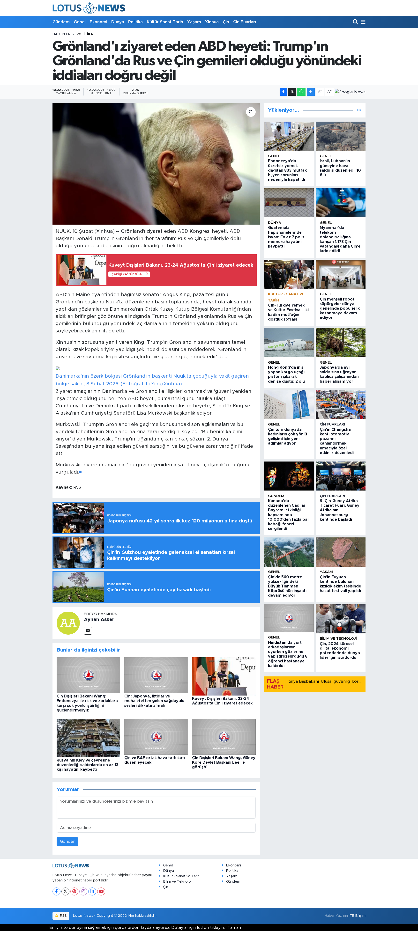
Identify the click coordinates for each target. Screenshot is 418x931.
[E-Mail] (88, 631)
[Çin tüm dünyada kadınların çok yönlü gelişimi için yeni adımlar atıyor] (289, 404)
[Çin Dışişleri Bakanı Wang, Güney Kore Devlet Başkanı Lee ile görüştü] (224, 736)
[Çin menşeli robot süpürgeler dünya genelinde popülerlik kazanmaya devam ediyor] (341, 274)
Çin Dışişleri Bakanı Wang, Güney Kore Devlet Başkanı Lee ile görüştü (223, 762)
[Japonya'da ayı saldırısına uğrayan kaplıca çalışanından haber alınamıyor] (341, 342)
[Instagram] (83, 891)
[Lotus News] (88, 8)
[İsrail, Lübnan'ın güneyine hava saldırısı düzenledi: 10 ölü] (341, 136)
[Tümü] (359, 110)
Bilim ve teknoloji (338, 638)
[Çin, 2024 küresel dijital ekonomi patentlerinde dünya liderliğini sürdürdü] (341, 618)
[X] (65, 891)
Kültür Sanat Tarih (165, 22)
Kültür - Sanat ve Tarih (181, 876)
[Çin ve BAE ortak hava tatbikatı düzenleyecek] (156, 736)
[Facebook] (56, 891)
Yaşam (194, 22)
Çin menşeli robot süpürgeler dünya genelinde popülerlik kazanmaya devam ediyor (340, 308)
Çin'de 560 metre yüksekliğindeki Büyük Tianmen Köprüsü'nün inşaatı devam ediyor (287, 586)
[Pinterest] (74, 891)
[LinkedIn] (92, 891)
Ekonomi (98, 22)
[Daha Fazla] (311, 92)
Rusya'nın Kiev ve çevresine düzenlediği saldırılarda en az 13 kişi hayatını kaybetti (87, 764)
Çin (226, 22)
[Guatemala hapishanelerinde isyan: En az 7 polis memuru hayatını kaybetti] (289, 203)
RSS (63, 915)
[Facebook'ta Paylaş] (283, 92)
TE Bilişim (358, 915)
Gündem (61, 22)
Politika (135, 22)
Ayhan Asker (99, 619)
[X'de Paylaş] (292, 92)
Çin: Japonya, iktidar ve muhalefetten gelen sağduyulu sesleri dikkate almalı (154, 700)
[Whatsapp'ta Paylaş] (301, 92)
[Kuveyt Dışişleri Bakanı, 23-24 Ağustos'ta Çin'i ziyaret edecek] (224, 676)
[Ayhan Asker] (68, 623)
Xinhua (212, 22)
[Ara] (356, 22)
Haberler (61, 34)
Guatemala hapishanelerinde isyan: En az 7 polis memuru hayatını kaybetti (286, 237)
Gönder (67, 841)
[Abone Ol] (350, 92)
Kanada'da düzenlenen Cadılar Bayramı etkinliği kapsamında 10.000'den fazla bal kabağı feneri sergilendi (288, 515)
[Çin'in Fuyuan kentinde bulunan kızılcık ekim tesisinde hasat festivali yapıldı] (341, 552)
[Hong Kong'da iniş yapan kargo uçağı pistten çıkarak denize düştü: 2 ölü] (289, 342)
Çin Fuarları (244, 22)
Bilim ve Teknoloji (177, 881)
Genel (80, 22)
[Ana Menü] (362, 22)
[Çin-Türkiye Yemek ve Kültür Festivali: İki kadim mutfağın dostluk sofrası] (289, 274)
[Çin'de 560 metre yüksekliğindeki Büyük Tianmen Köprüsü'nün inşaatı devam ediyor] (289, 552)
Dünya (117, 22)
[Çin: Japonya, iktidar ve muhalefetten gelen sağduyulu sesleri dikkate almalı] (156, 675)
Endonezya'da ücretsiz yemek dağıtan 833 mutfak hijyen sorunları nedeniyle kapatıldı (287, 170)
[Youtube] (101, 891)
